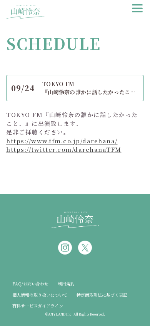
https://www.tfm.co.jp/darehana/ (62, 141)
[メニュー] (137, 8)
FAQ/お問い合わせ (30, 283)
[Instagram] (65, 248)
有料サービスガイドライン (37, 305)
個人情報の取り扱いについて (39, 295)
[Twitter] (85, 248)
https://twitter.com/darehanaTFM (64, 149)
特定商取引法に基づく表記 (102, 295)
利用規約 (66, 283)
